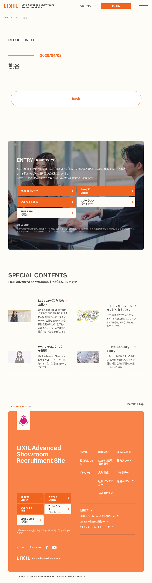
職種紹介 (103, 452)
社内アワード (124, 460)
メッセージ (86, 472)
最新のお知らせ (105, 494)
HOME (84, 452)
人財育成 (103, 472)
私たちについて (87, 462)
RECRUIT (15, 18)
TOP (6, 18)
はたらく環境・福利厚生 (106, 462)
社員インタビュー (105, 482)
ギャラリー (123, 472)
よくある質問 (124, 452)
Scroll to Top (135, 404)
